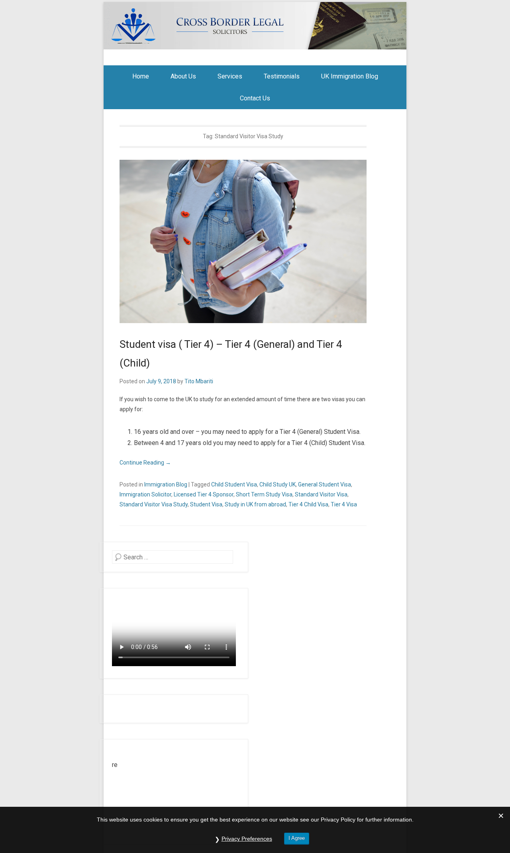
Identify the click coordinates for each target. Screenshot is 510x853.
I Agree (296, 838)
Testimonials (282, 76)
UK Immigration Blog (349, 76)
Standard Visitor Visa (321, 494)
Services (230, 76)
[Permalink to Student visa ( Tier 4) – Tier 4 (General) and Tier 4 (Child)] (243, 242)
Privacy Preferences (247, 838)
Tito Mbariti (198, 381)
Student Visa (206, 504)
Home (140, 76)
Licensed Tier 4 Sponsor (203, 494)
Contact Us (255, 98)
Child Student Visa (234, 484)
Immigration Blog (165, 484)
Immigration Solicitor (145, 494)
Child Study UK (277, 484)
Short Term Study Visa (264, 494)
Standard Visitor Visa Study (154, 504)
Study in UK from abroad (255, 504)
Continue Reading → (145, 462)
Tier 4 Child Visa (308, 504)
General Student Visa (324, 484)
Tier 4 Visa (344, 504)
